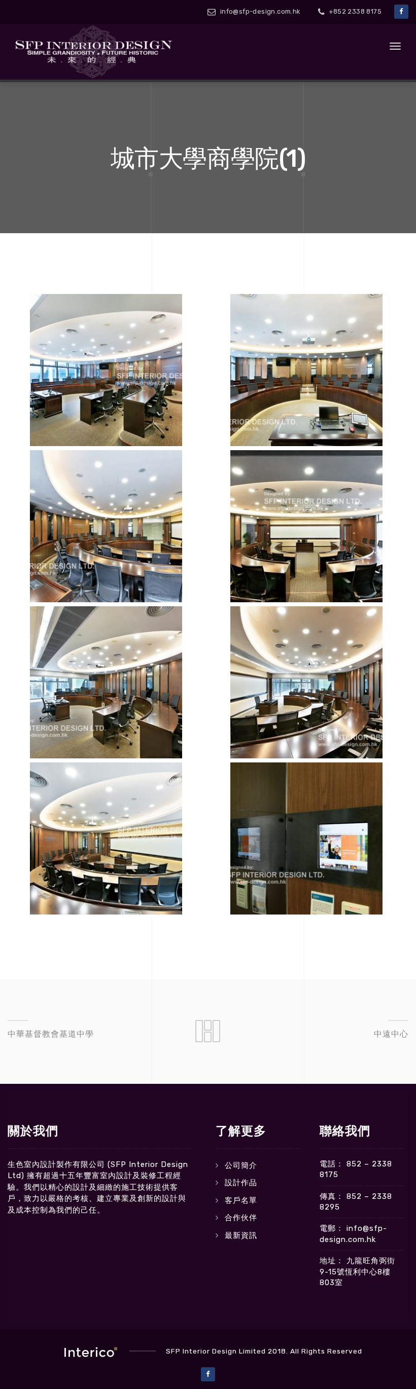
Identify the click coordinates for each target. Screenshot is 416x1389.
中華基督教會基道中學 (51, 1034)
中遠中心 (391, 1034)
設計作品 (241, 1182)
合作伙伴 (241, 1217)
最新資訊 (241, 1235)
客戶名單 (241, 1200)
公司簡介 (241, 1165)
